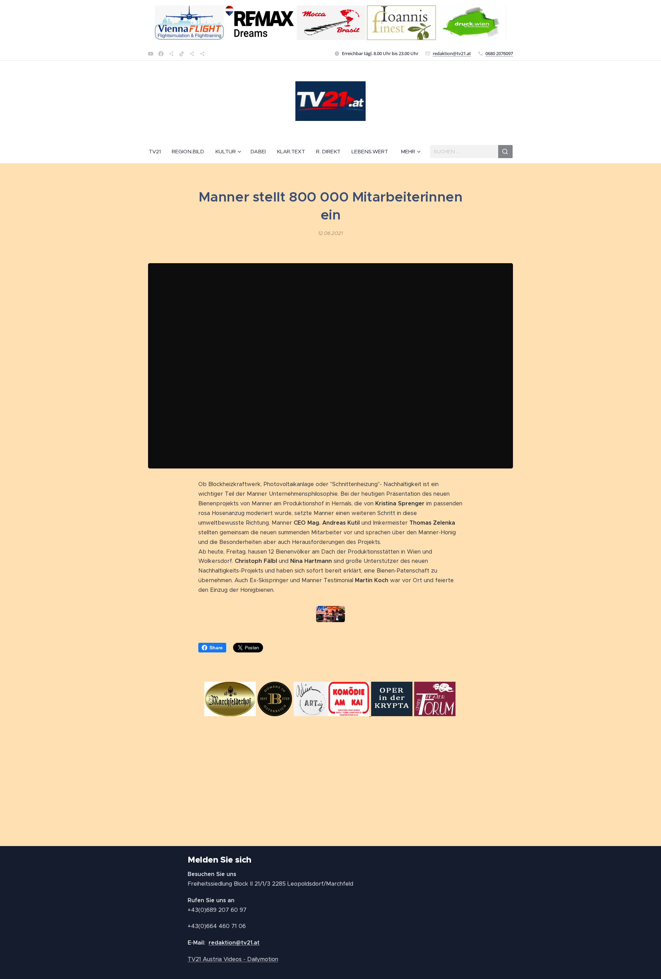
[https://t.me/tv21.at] (192, 54)
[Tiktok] (181, 54)
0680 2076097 (499, 53)
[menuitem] (157, 151)
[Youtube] (150, 54)
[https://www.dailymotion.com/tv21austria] (171, 54)
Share (216, 647)
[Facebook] (161, 54)
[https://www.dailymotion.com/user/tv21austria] (202, 54)
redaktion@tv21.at (452, 53)
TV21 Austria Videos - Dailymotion (233, 959)
